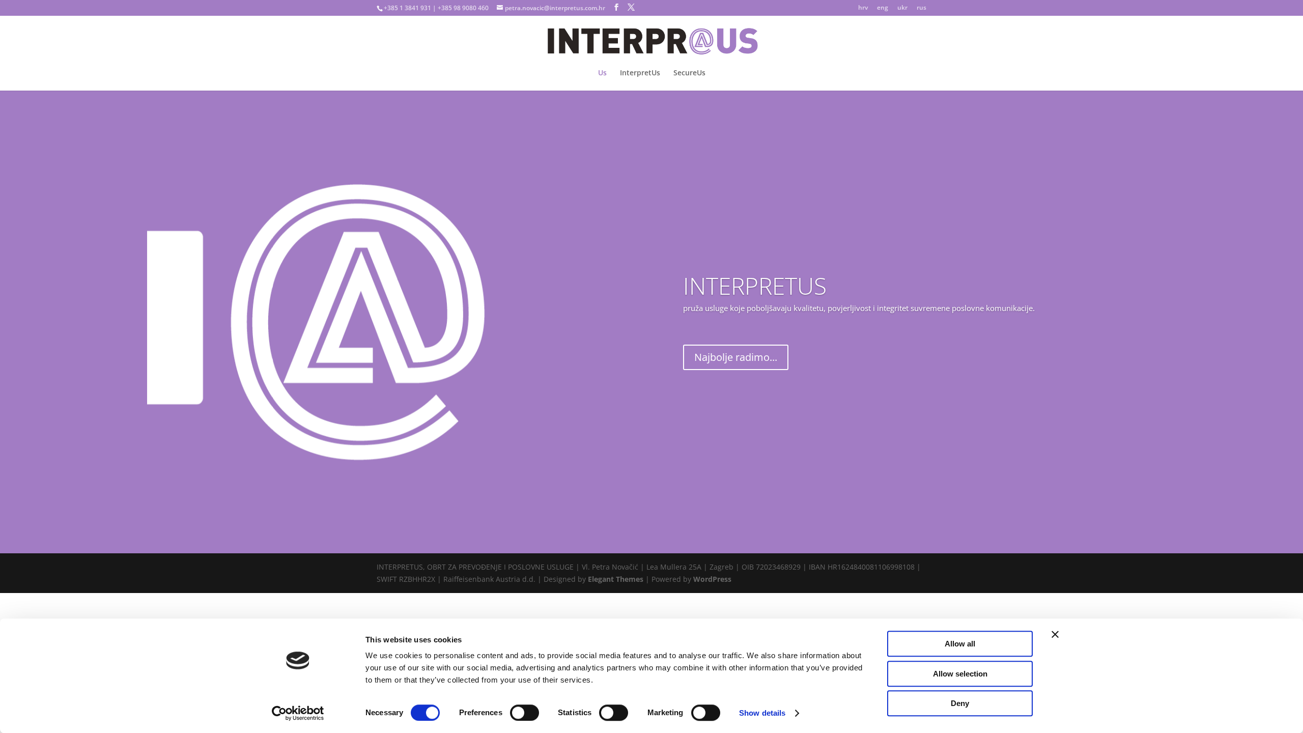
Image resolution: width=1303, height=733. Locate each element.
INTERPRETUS (755, 285)
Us (602, 73)
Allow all (960, 643)
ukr (902, 8)
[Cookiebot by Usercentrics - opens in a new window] (298, 713)
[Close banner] (1055, 634)
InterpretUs (640, 73)
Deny (960, 703)
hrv (863, 8)
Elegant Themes (615, 579)
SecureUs (689, 73)
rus (921, 8)
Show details (762, 713)
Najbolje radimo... (735, 357)
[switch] (524, 712)
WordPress (712, 579)
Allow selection (960, 673)
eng (882, 8)
